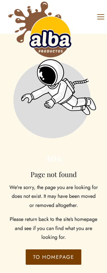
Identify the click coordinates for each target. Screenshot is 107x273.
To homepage (53, 257)
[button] (100, 17)
